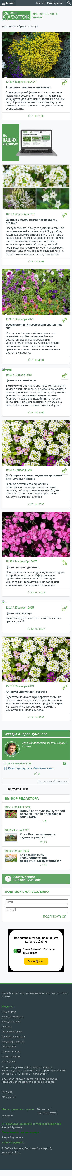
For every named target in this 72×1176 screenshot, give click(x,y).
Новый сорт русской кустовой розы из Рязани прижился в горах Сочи (42, 813)
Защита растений (12, 1016)
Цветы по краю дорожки (22, 567)
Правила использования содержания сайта (28, 1081)
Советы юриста (11, 1051)
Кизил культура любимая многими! (31, 768)
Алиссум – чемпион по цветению (28, 87)
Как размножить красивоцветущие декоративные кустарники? (40, 857)
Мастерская (9, 1061)
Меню (10, 3)
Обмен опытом (11, 1056)
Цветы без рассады (19, 613)
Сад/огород (9, 1011)
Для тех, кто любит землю (45, 15)
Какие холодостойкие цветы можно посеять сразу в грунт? (33, 620)
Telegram (7, 1115)
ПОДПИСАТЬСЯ (54, 916)
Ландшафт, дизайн (13, 1041)
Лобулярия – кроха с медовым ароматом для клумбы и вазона (34, 477)
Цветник (7, 1026)
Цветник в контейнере (21, 380)
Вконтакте (43, 1109)
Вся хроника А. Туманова (53, 781)
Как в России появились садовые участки (38, 836)
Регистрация (54, 3)
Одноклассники (46, 1112)
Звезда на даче (11, 1021)
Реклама (7, 1091)
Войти (39, 3)
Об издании (9, 1097)
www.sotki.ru (9, 26)
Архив (22, 26)
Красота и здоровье (14, 1036)
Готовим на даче (12, 1031)
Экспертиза (9, 1046)
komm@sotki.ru (11, 1152)
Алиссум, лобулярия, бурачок (26, 691)
